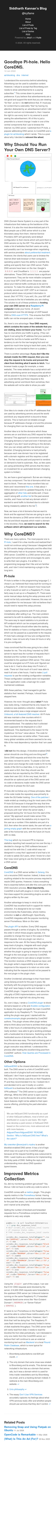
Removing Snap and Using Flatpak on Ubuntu (27, 1428)
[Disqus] (28, 1479)
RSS (28, 34)
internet (24, 75)
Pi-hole (7, 542)
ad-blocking (9, 75)
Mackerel (30, 1342)
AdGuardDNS (10, 1066)
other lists (22, 492)
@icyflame (28, 13)
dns (18, 75)
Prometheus (29, 1195)
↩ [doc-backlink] (17, 1356)
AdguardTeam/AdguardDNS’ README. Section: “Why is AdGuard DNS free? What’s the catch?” (27, 1135)
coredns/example (12, 1018)
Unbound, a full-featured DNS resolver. (22, 714)
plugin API (13, 926)
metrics (29, 1192)
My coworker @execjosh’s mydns (19, 1144)
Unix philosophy (16, 1389)
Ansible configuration (40, 1005)
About (28, 21)
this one (29, 486)
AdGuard (8, 1088)
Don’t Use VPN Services (31, 1394)
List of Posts (28, 25)
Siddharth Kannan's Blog (28, 8)
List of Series (28, 31)
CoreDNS (8, 872)
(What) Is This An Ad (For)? (27, 1439)
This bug (8, 840)
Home (28, 18)
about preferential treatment (37, 252)
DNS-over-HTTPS (19, 315)
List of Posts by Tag (28, 28)
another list (26, 496)
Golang (41, 872)
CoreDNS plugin (35, 1002)
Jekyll (29, 37)
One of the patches (39, 797)
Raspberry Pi (37, 305)
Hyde (38, 37)
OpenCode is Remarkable (25, 1434)
